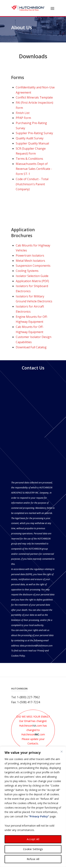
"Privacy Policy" (39, 816)
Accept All (33, 839)
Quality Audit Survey (29, 138)
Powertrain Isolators (30, 255)
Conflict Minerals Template (34, 97)
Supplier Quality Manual (33, 143)
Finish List (23, 113)
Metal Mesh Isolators (30, 261)
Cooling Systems (27, 271)
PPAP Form (23, 118)
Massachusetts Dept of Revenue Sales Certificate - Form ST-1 (34, 169)
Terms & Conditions (29, 159)
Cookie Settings (33, 849)
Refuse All (33, 859)
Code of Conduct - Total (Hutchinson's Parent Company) (32, 184)
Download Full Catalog (31, 347)
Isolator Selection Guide (32, 276)
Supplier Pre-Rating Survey (34, 133)
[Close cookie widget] (62, 752)
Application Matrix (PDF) (32, 281)
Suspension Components (33, 266)
